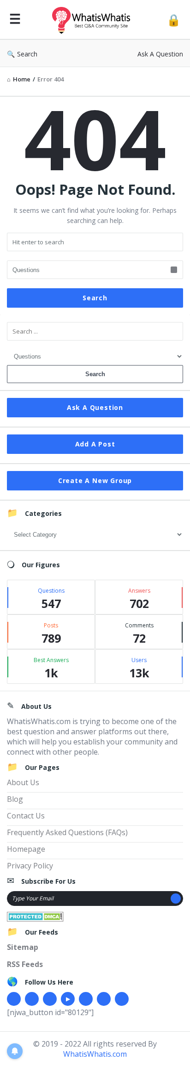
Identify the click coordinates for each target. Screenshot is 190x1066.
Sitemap (22, 947)
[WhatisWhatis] (93, 19)
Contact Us (26, 816)
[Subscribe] (176, 898)
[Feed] (122, 999)
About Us (23, 782)
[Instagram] (86, 999)
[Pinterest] (104, 999)
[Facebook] (14, 999)
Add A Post (95, 444)
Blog (15, 799)
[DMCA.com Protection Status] (35, 916)
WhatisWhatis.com (95, 1054)
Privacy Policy (30, 866)
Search (27, 54)
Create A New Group (95, 480)
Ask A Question (160, 54)
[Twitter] (32, 999)
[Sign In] (173, 19)
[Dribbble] (50, 999)
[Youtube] (68, 999)
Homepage (26, 849)
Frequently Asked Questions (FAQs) (67, 832)
